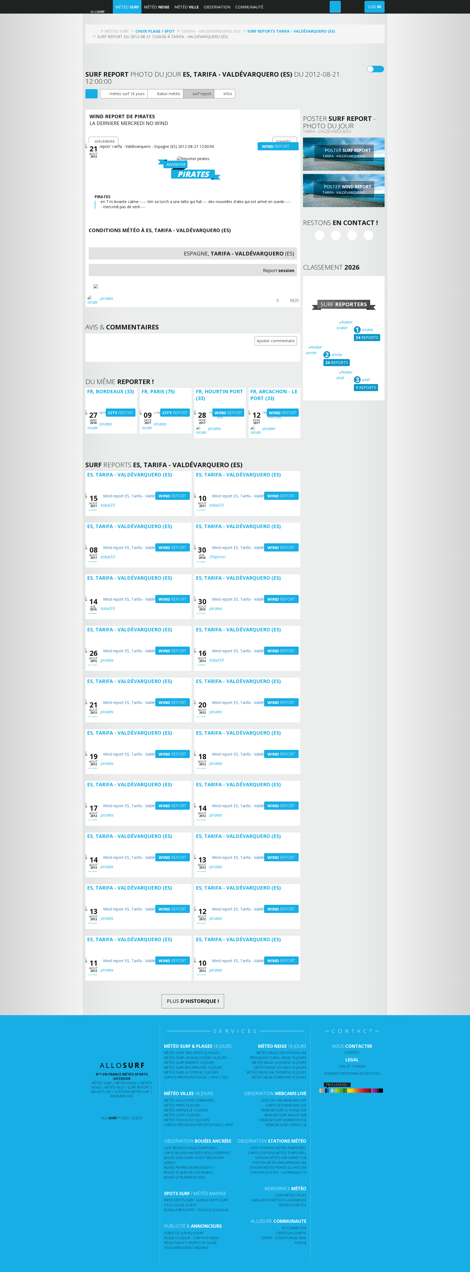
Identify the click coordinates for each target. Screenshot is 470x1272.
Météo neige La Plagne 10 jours (279, 1062)
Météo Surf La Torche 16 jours (191, 1072)
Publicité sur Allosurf (184, 1233)
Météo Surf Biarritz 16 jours (189, 1062)
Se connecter (294, 1228)
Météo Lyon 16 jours (182, 1115)
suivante (283, 141)
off (379, 69)
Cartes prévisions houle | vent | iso (196, 1077)
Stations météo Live (132, 1091)
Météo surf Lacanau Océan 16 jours (195, 1057)
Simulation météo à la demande (278, 1200)
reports (367, 337)
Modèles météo (292, 1205)
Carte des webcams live (286, 1105)
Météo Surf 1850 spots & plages (191, 1052)
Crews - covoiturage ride (283, 1238)
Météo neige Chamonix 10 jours (279, 1077)
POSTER (347, 152)
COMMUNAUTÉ (249, 7)
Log (374, 6)
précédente (105, 141)
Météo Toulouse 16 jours (186, 1120)
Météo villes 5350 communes (189, 1100)
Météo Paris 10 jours (182, 1105)
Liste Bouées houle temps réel (190, 1148)
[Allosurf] (96, 31)
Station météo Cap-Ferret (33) (280, 1157)
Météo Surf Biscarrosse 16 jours (193, 1067)
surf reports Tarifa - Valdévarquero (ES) (291, 31)
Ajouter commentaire (276, 340)
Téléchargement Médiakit (186, 1247)
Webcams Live (121, 1096)
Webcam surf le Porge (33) (283, 1110)
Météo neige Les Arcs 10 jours (280, 1067)
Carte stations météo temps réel (277, 1153)
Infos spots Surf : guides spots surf (196, 1200)
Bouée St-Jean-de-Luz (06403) (188, 1172)
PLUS (193, 1001)
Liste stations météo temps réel (278, 1148)
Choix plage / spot (155, 31)
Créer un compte (291, 1233)
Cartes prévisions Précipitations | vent (198, 1125)
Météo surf (102, 1083)
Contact (352, 1052)
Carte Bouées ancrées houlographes (197, 1153)
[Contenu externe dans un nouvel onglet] (319, 235)
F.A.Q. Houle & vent (180, 1205)
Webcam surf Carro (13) (285, 1125)
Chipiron (217, 556)
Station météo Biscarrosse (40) (279, 1162)
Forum (300, 1242)
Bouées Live (101, 1091)
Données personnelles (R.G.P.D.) (352, 1073)
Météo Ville (114, 1087)
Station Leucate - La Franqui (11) (278, 1172)
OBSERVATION (217, 7)
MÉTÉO (127, 7)
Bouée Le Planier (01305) (184, 1177)
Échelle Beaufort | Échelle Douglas (196, 1210)
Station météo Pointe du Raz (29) (277, 1167)
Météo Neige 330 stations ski (281, 1052)
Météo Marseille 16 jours (186, 1110)
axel (365, 379)
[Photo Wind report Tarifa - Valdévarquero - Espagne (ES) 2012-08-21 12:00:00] (109, 286)
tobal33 (107, 505)
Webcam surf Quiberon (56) (282, 1120)
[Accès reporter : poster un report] (335, 7)
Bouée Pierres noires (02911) (188, 1167)
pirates (106, 298)
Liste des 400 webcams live (283, 1100)
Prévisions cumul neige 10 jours (278, 1057)
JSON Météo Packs (291, 1195)
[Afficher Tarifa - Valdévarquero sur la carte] (91, 93)
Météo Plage (126, 1083)
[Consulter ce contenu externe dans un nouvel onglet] (100, 1107)
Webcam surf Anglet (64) (285, 1115)
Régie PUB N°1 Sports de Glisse (190, 1242)
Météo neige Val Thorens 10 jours (276, 1072)
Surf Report (139, 1087)
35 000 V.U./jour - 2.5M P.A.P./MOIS (191, 1238)
